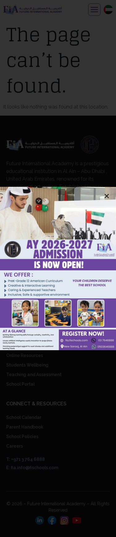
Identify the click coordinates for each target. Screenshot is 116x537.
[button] (107, 196)
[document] (58, 268)
